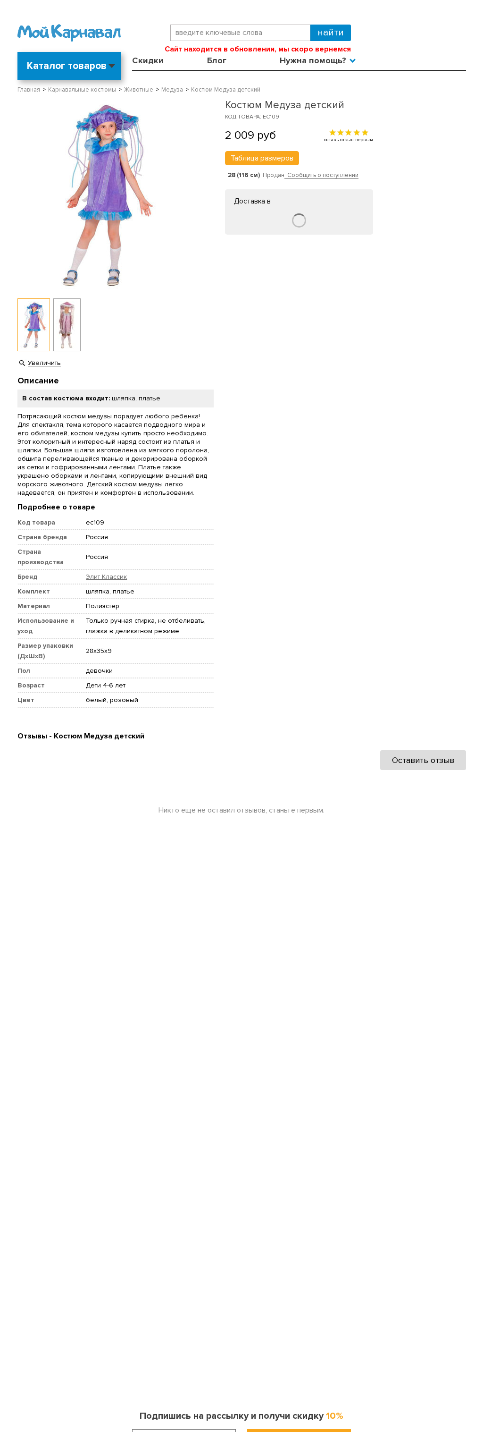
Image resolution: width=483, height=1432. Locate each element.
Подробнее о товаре (56, 507)
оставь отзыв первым (348, 139)
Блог (216, 60)
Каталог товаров (67, 66)
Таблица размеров (262, 158)
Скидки (148, 60)
